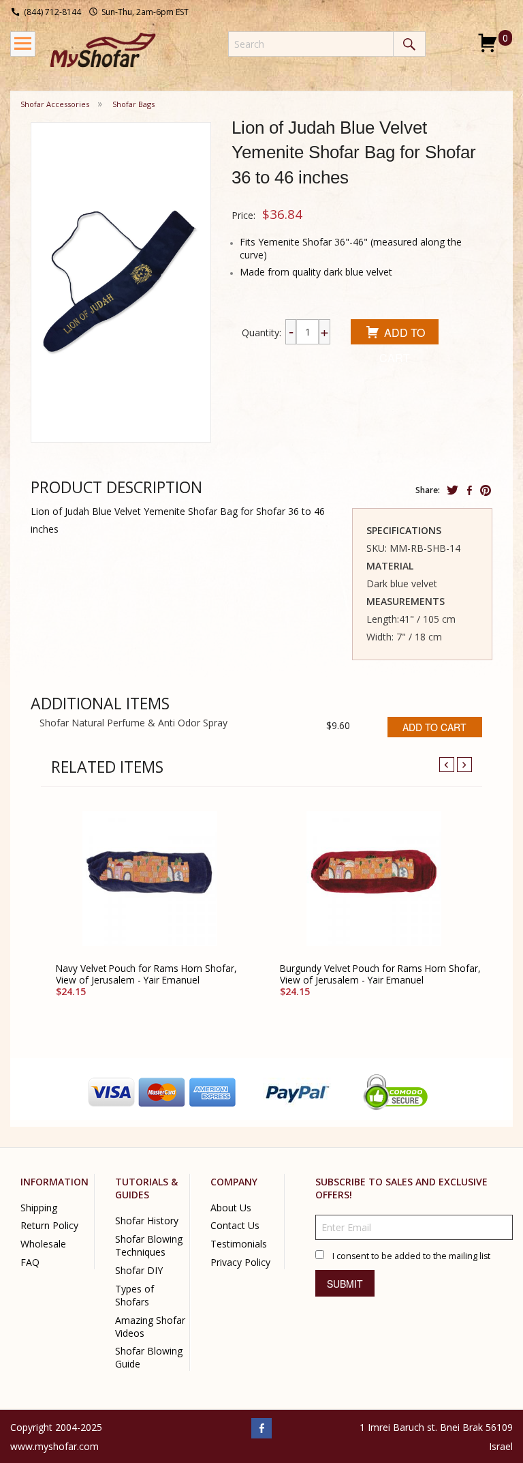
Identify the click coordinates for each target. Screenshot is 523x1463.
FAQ (29, 1262)
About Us (230, 1207)
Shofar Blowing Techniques (149, 1245)
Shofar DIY (139, 1270)
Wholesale (43, 1244)
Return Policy (49, 1226)
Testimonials (238, 1244)
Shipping (38, 1207)
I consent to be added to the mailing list (411, 1256)
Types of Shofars (134, 1295)
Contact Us (234, 1226)
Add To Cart (402, 334)
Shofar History (146, 1221)
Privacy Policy (240, 1262)
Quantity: (261, 332)
